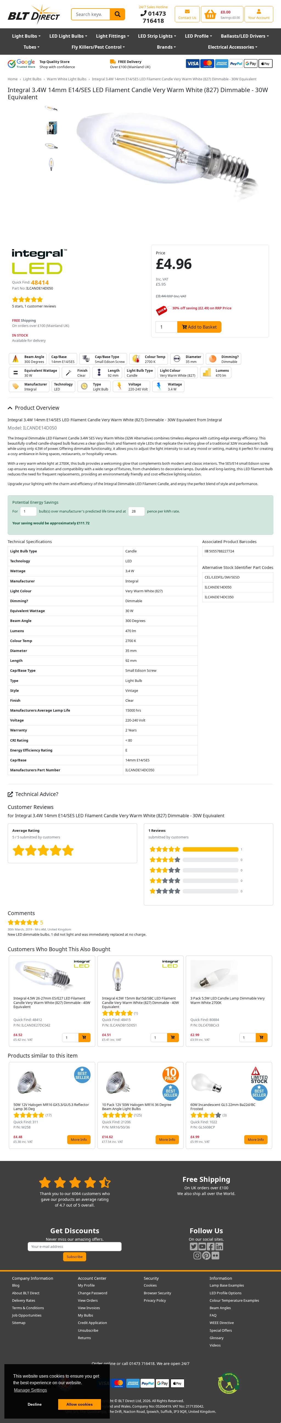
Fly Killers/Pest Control (97, 47)
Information (221, 1278)
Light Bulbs (24, 36)
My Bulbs (85, 1315)
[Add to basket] (84, 1037)
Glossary (217, 1337)
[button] (269, 1001)
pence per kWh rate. (163, 511)
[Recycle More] (229, 1382)
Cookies (150, 1285)
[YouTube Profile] (202, 1246)
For (15, 511)
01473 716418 (154, 16)
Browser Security (157, 1292)
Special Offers (221, 1330)
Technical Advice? (36, 794)
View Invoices (89, 1307)
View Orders (88, 1300)
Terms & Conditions (28, 1307)
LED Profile (197, 36)
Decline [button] (35, 1404)
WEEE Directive (222, 1322)
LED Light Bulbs (66, 36)
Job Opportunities (26, 1315)
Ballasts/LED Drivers (243, 36)
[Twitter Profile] (194, 1246)
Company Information (32, 1278)
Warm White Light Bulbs (66, 78)
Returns (84, 1337)
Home (13, 78)
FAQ (213, 1315)
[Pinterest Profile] (206, 1255)
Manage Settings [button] (30, 1390)
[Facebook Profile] (211, 1246)
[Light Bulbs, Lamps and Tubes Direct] (34, 14)
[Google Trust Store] (21, 64)
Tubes (30, 47)
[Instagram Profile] (197, 1255)
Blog (15, 1285)
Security (151, 1278)
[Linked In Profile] (219, 1246)
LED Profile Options (225, 1292)
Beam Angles (220, 1307)
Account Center (92, 1278)
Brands (165, 47)
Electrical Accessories (231, 47)
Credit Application (92, 1322)
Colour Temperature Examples (234, 1300)
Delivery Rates (23, 1300)
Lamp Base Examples (227, 1285)
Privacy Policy (155, 1300)
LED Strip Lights (155, 36)
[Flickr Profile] (215, 1255)
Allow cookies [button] (79, 1404)
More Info (79, 1139)
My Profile (86, 1285)
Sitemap (19, 1322)
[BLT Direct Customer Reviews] (75, 1182)
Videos (215, 1345)
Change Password (92, 1292)
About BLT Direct (26, 1292)
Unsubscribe (88, 1330)
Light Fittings (111, 36)
